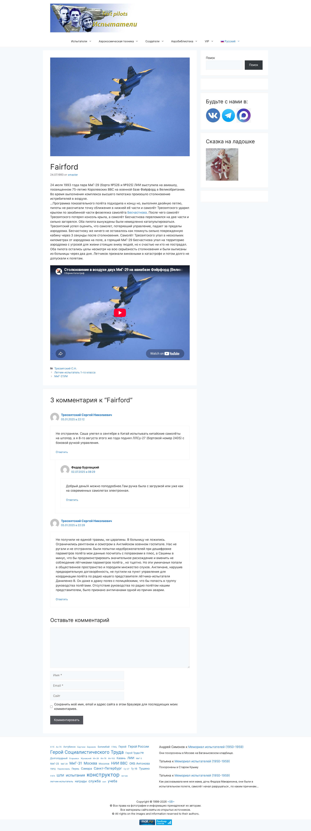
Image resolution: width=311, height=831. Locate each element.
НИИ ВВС (119, 763)
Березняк (91, 747)
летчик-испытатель (61, 781)
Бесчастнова (137, 212)
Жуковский (86, 758)
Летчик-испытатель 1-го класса (74, 372)
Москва (90, 763)
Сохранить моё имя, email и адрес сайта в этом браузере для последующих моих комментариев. (116, 706)
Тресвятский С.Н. (65, 368)
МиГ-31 (75, 763)
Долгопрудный (58, 758)
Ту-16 (134, 768)
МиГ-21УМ (61, 376)
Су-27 (126, 769)
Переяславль (63, 769)
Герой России (138, 746)
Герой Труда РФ (134, 752)
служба (95, 781)
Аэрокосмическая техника (116, 41)
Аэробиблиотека (182, 41)
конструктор (103, 775)
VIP (207, 41)
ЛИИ (130, 758)
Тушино (144, 768)
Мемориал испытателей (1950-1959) (216, 747)
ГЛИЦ (114, 747)
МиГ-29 (64, 764)
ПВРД (53, 769)
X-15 (52, 747)
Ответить (62, 452)
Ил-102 (111, 758)
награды (81, 781)
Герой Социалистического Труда (87, 752)
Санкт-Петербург (108, 768)
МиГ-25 (54, 763)
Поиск (210, 58)
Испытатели (79, 41)
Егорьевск (74, 758)
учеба (112, 781)
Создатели (152, 41)
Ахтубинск (69, 746)
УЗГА (52, 776)
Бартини (81, 747)
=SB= (171, 801)
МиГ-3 (139, 758)
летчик (124, 776)
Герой (122, 746)
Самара (86, 768)
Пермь (75, 768)
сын (104, 781)
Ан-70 (59, 747)
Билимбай (104, 746)
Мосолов (104, 763)
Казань (121, 758)
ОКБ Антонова (139, 763)
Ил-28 (96, 758)
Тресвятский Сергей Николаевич (86, 415)
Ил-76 (103, 758)
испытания (75, 775)
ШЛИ (60, 775)
